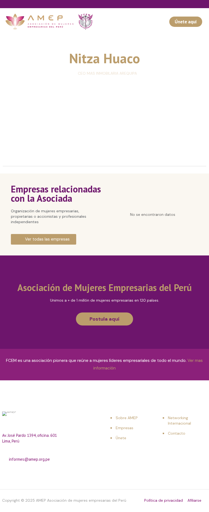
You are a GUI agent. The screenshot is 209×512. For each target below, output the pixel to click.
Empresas (124, 427)
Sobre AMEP (127, 417)
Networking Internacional (179, 420)
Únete (121, 437)
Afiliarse (194, 500)
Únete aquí (186, 22)
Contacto (176, 433)
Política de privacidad (163, 500)
